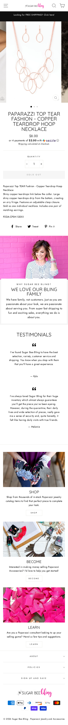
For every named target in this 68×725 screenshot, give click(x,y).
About (34, 656)
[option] (34, 15)
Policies (34, 667)
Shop (34, 512)
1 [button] (31, 107)
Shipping (22, 143)
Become (34, 578)
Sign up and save (34, 678)
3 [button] (37, 107)
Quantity (33, 156)
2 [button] (35, 107)
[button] (34, 140)
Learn (34, 644)
